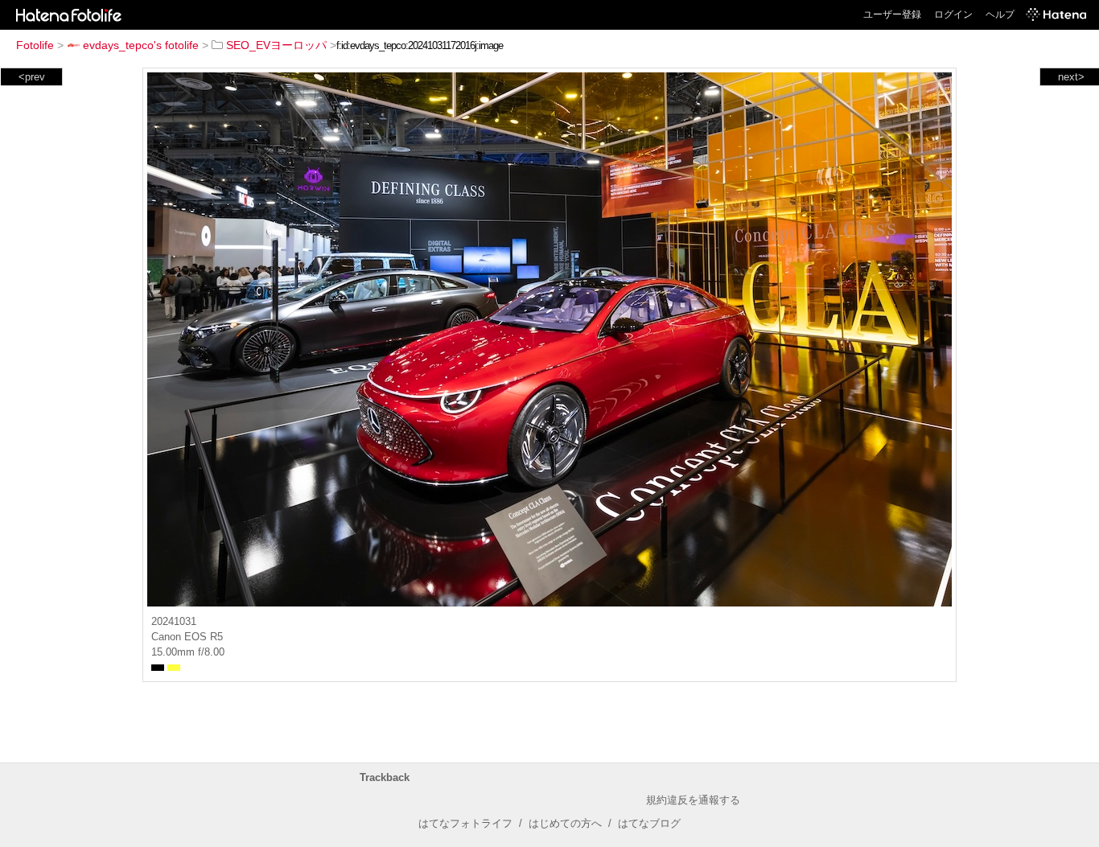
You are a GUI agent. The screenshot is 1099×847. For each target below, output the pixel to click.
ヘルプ (1000, 14)
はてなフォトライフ (465, 823)
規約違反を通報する (693, 800)
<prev (32, 77)
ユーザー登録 (892, 14)
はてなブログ (649, 823)
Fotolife (35, 45)
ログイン (953, 14)
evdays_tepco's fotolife (141, 45)
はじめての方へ (565, 823)
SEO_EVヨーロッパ (276, 45)
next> (1071, 77)
